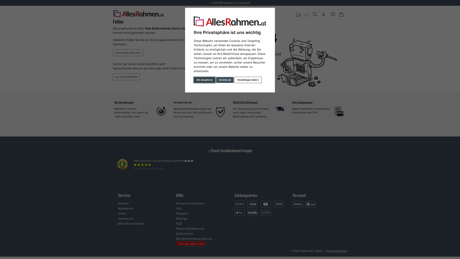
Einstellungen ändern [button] (248, 80)
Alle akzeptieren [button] (205, 80)
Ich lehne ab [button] (225, 80)
